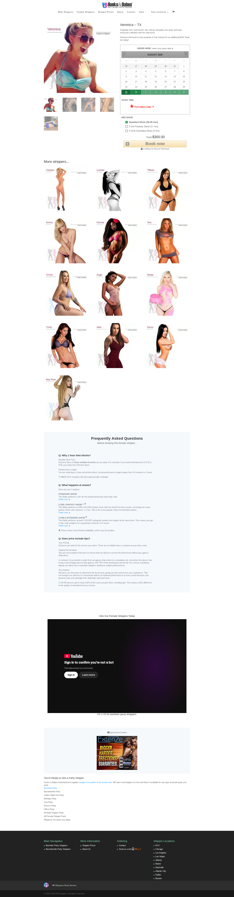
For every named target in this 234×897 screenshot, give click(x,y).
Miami (158, 864)
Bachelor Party (50, 788)
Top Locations (158, 12)
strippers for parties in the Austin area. (95, 782)
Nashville (159, 867)
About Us (86, 849)
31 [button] (134, 93)
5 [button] (184, 93)
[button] (124, 54)
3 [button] (165, 93)
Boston (158, 878)
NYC (157, 845)
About (120, 12)
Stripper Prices (106, 12)
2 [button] (156, 93)
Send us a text (130, 849)
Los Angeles (160, 853)
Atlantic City (160, 871)
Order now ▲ (64, 499)
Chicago (159, 849)
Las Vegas (160, 856)
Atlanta (158, 860)
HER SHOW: (127, 117)
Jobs (141, 12)
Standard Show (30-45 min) (143, 122)
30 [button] (125, 93)
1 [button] (146, 93)
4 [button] (174, 93)
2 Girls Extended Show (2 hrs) (144, 131)
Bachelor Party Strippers (56, 845)
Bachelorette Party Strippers (58, 849)
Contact (131, 12)
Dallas (158, 875)
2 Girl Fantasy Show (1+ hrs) (143, 126)
